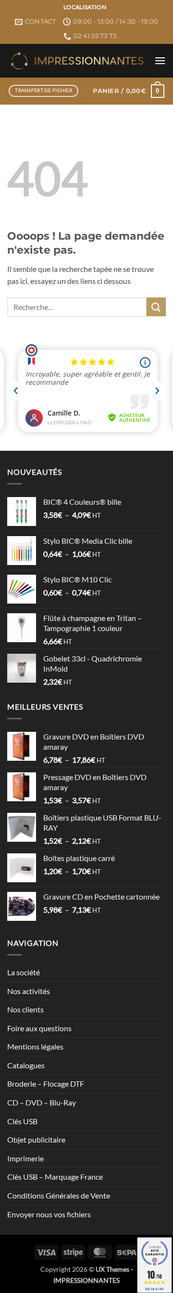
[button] (160, 60)
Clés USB (22, 1121)
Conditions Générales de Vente (58, 1195)
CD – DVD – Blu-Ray (41, 1102)
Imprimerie (25, 1158)
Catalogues (26, 1065)
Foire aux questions (39, 1028)
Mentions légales (35, 1046)
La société (23, 972)
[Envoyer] (156, 306)
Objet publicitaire (36, 1139)
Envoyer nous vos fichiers (49, 1214)
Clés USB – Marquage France (55, 1176)
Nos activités (28, 991)
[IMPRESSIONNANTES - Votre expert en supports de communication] (77, 61)
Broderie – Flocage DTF (45, 1083)
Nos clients (25, 1009)
